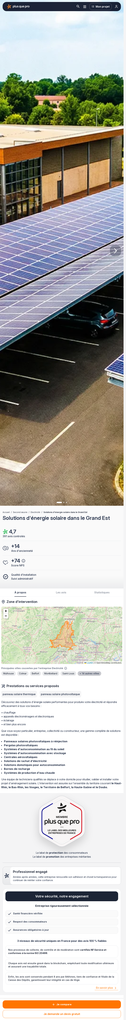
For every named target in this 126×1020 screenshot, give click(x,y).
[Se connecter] (116, 6)
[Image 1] (59, 502)
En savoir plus (104, 987)
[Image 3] (66, 502)
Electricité (35, 512)
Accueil (6, 512)
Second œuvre (20, 512)
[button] (5, 611)
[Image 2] (63, 502)
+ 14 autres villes (89, 673)
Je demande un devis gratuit (62, 1014)
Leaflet (89, 662)
